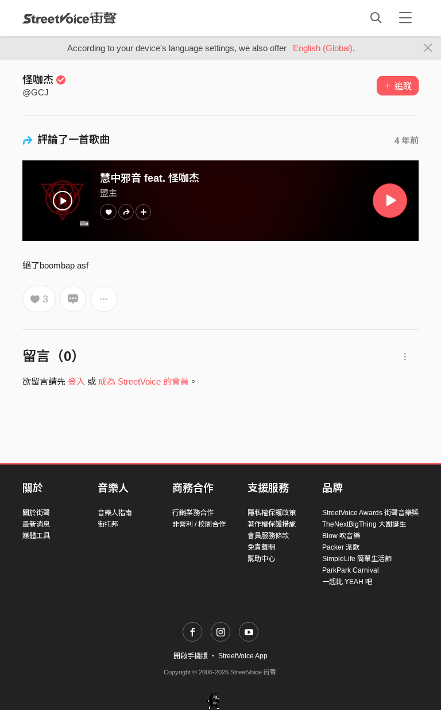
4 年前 (406, 140)
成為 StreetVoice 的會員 (143, 381)
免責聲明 (261, 547)
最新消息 (36, 524)
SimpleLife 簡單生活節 (357, 559)
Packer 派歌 (340, 547)
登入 (76, 381)
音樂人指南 (115, 513)
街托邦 (108, 524)
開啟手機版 (190, 656)
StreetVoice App (243, 656)
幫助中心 (261, 559)
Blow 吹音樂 (341, 536)
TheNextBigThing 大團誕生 (364, 524)
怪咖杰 (37, 80)
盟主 (108, 193)
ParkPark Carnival (350, 570)
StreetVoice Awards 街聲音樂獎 (370, 513)
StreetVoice (69, 18)
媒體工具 (36, 536)
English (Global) (323, 48)
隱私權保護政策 (271, 513)
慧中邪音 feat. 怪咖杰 (149, 178)
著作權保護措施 (271, 524)
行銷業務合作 (193, 513)
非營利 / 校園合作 (199, 524)
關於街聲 (36, 513)
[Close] (428, 48)
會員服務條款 (268, 536)
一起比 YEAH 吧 (347, 582)
